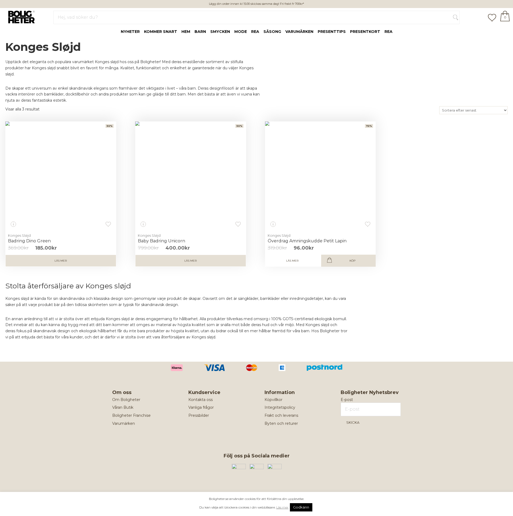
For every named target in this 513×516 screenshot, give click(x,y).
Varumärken (299, 31)
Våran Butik (122, 407)
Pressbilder (198, 415)
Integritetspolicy (280, 407)
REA (388, 31)
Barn (200, 31)
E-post (347, 399)
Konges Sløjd (19, 235)
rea (255, 31)
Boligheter (20, 16)
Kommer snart (160, 31)
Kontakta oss (200, 399)
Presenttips (332, 31)
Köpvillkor (273, 399)
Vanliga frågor (201, 407)
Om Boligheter (126, 399)
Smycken (220, 31)
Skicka (352, 422)
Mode (240, 31)
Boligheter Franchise (131, 415)
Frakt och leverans (281, 415)
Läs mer (61, 260)
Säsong (272, 31)
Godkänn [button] (301, 507)
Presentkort (365, 31)
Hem (185, 31)
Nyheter (130, 31)
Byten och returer (281, 423)
